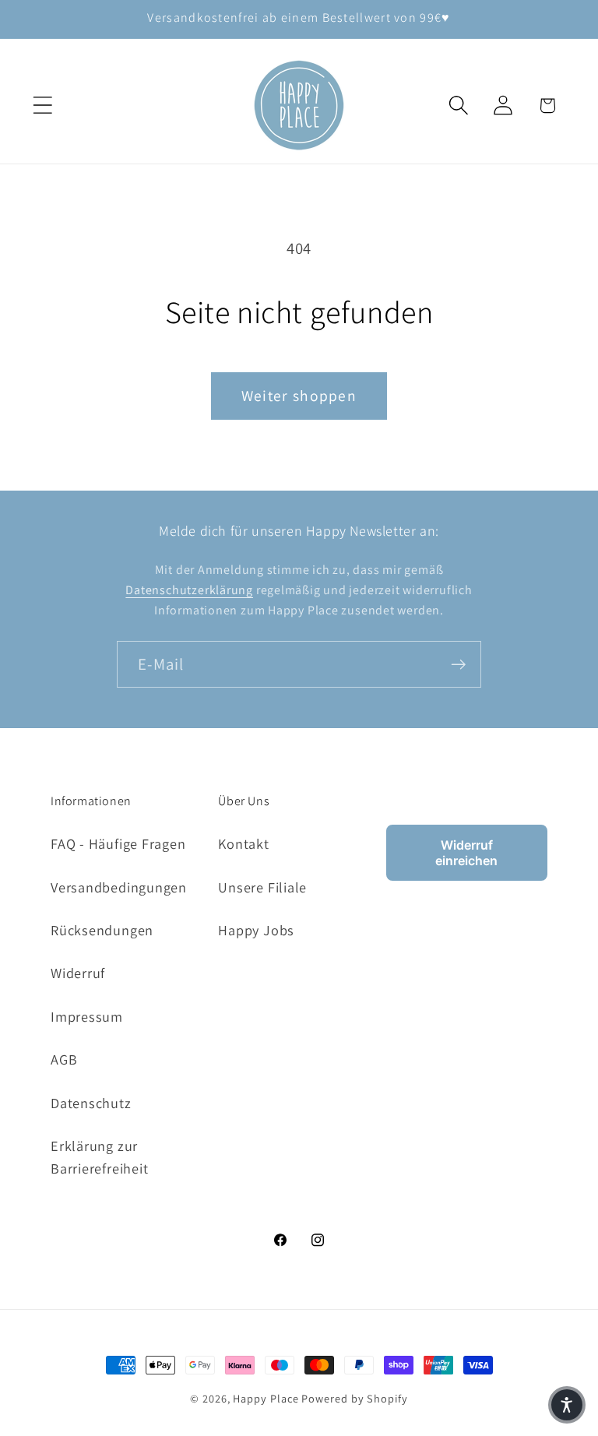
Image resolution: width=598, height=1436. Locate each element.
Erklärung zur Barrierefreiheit (99, 1156)
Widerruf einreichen (466, 852)
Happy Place (265, 1398)
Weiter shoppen (299, 395)
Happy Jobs (256, 929)
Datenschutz (91, 1102)
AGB (64, 1059)
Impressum (87, 1016)
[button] (42, 105)
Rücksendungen (102, 929)
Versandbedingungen (119, 887)
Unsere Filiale (262, 887)
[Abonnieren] (458, 664)
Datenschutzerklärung (189, 590)
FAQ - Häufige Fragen (118, 843)
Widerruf (78, 972)
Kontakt (243, 843)
